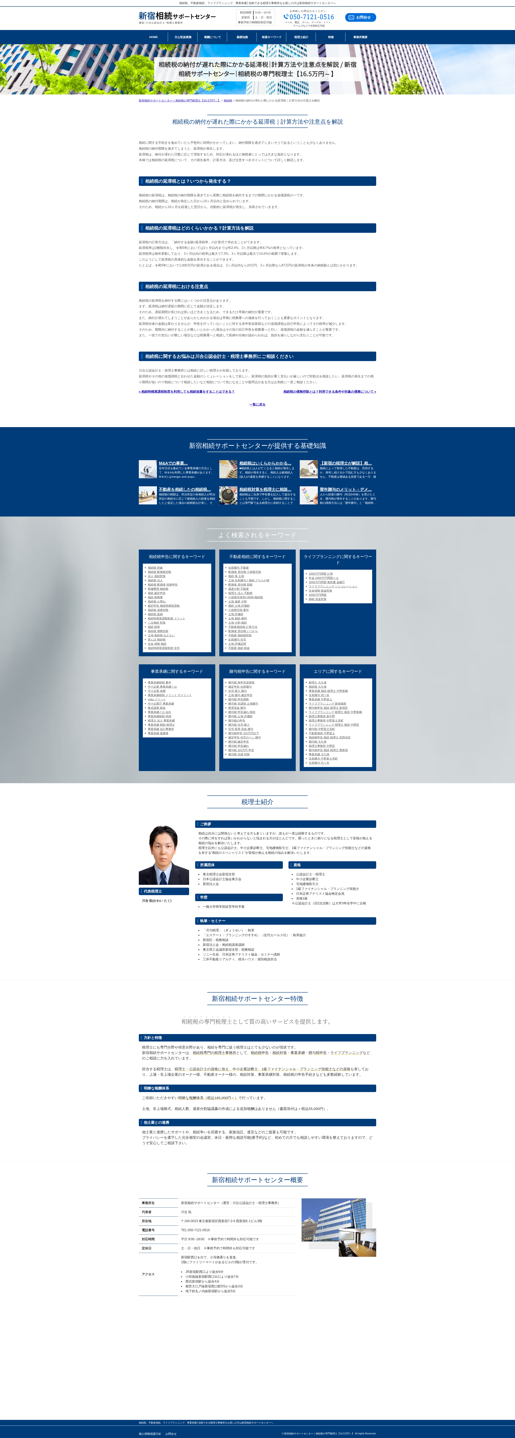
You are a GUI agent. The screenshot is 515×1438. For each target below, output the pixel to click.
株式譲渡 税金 (157, 707)
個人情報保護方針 (150, 1433)
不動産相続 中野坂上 (322, 733)
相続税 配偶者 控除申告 (163, 584)
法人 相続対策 (157, 576)
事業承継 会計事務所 (161, 729)
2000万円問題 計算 (321, 573)
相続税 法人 (155, 580)
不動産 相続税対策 (240, 635)
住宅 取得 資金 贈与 (240, 729)
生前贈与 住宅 (237, 639)
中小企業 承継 (157, 691)
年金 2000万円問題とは (324, 578)
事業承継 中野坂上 (320, 699)
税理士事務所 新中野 (322, 716)
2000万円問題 (318, 594)
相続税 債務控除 (158, 631)
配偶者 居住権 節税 (240, 584)
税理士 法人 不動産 (240, 593)
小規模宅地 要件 (238, 610)
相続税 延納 (155, 614)
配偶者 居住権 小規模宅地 (244, 572)
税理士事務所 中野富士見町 (326, 720)
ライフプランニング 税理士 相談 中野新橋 (335, 712)
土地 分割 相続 (237, 622)
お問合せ (363, 17)
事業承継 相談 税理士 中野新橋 (328, 691)
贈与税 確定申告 (238, 741)
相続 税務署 (155, 597)
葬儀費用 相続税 (158, 588)
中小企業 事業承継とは (162, 686)
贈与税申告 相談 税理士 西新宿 (328, 750)
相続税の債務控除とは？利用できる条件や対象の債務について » (329, 391)
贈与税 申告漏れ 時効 (241, 712)
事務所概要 (360, 37)
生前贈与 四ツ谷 (319, 695)
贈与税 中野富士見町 (322, 729)
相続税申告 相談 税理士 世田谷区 (330, 737)
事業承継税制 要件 (159, 682)
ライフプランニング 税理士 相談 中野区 (334, 724)
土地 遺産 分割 (237, 601)
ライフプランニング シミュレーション (333, 586)
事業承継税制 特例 (159, 716)
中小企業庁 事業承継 (161, 703)
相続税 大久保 (318, 686)
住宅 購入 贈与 (237, 691)
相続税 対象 (155, 567)
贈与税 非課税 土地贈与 (243, 703)
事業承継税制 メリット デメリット (170, 695)
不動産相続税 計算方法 (242, 626)
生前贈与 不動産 (238, 567)
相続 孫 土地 (236, 576)
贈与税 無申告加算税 (241, 682)
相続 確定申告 (157, 593)
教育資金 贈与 (237, 707)
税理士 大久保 (318, 682)
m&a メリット (157, 699)
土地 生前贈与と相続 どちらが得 (248, 580)
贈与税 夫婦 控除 (239, 754)
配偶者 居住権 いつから (243, 631)
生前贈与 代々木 (319, 762)
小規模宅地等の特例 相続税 (245, 597)
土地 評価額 (235, 614)
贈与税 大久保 (318, 741)
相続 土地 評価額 (239, 605)
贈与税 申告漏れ (238, 745)
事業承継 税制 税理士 (161, 724)
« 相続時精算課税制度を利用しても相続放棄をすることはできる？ (187, 391)
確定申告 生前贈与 (240, 686)
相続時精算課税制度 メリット (166, 618)
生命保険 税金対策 (320, 590)
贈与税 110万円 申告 (241, 750)
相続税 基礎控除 (158, 610)
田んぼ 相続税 (157, 639)
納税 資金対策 (318, 599)
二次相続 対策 (157, 622)
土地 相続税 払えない (161, 635)
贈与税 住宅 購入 (239, 724)
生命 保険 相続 (157, 643)
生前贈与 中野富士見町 (323, 758)
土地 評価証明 (237, 643)
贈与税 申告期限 (238, 699)
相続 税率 (154, 626)
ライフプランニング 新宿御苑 (327, 703)
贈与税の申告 (236, 720)
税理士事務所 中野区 (322, 745)
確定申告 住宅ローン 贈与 (244, 737)
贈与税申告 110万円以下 (243, 733)
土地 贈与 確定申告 (240, 695)
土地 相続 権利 (237, 618)
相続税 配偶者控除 (159, 572)
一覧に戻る (257, 404)
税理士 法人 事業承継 (161, 720)
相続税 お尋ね (157, 601)
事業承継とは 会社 (159, 712)
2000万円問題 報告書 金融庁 (327, 582)
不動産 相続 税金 (239, 648)
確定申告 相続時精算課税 (164, 605)
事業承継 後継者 (158, 733)
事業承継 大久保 (319, 754)
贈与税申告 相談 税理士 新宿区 (328, 707)
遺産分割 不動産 (238, 588)
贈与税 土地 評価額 (240, 716)
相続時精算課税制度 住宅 (164, 648)
